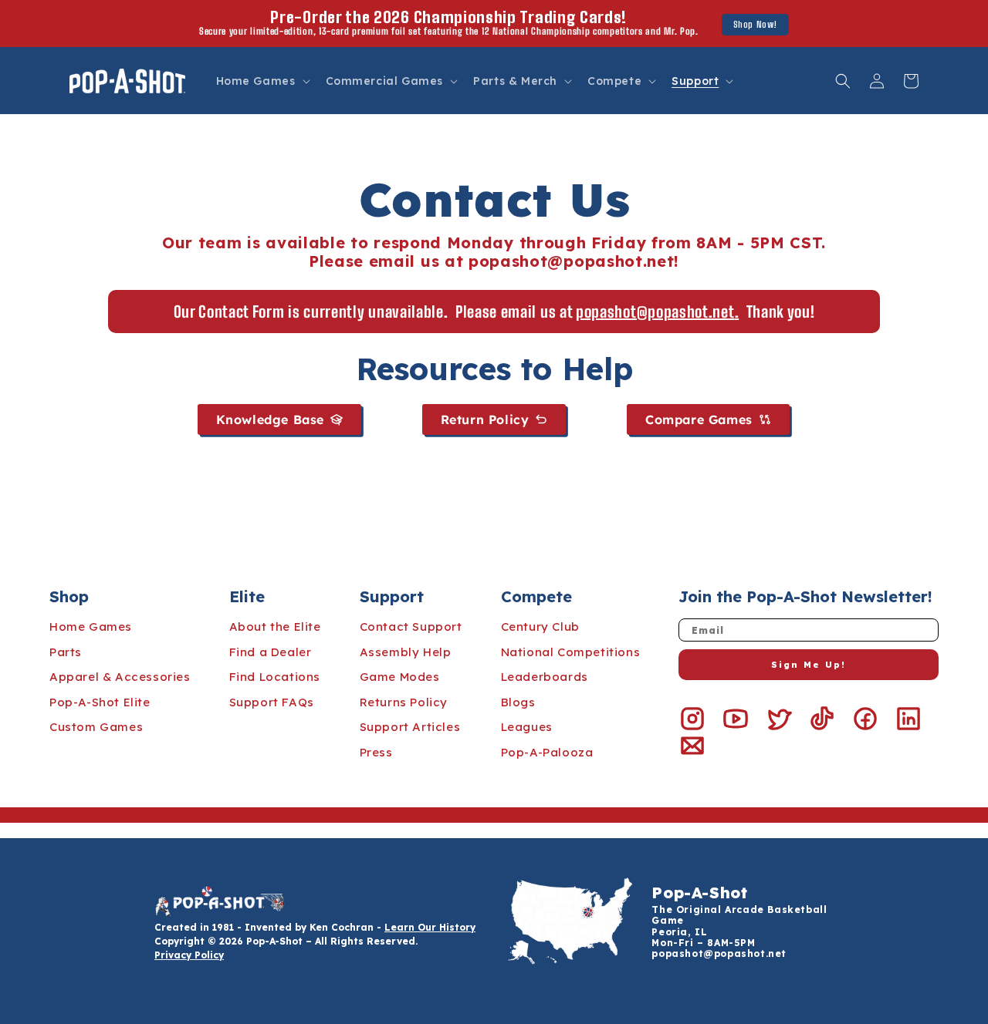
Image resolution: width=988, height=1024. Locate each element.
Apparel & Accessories (120, 676)
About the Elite (275, 626)
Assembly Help (406, 652)
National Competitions (571, 652)
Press (376, 752)
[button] (261, 81)
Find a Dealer (270, 652)
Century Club (540, 626)
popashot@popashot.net (719, 953)
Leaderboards (544, 676)
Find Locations (274, 676)
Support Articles (410, 726)
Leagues (527, 726)
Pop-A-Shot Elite (100, 702)
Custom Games (96, 726)
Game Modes (400, 676)
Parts (65, 652)
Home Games (90, 626)
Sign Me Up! (808, 664)
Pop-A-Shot (699, 892)
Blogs (518, 702)
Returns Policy (404, 702)
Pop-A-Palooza (547, 752)
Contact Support (411, 626)
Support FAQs (271, 702)
